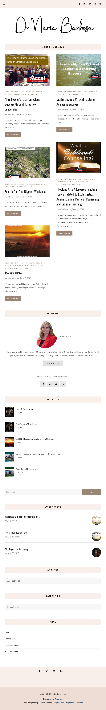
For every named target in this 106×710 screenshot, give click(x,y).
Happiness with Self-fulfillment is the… (22, 516)
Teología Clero (13, 272)
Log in (7, 632)
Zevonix (58, 699)
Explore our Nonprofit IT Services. (69, 703)
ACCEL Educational (14, 92)
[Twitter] (83, 4)
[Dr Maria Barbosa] (53, 25)
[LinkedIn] (94, 4)
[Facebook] (78, 4)
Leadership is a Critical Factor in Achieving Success (75, 102)
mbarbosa (12, 114)
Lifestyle (78, 94)
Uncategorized (24, 187)
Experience (17, 94)
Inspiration (31, 94)
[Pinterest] (89, 4)
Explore (67, 94)
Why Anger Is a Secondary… (17, 549)
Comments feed (12, 645)
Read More (12, 134)
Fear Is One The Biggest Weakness (25, 191)
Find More (53, 363)
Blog (7, 94)
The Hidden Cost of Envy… (16, 533)
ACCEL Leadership (35, 92)
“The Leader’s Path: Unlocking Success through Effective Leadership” (22, 104)
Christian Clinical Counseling (72, 182)
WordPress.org (11, 652)
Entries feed (10, 639)
